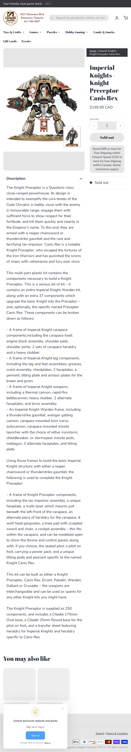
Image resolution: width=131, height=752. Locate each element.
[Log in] (115, 18)
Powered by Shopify (74, 747)
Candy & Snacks (104, 32)
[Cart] (124, 18)
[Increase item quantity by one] (120, 126)
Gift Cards (10, 41)
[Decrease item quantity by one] (94, 126)
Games (34, 32)
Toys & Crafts (12, 32)
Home (93, 51)
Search (100, 733)
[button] (107, 137)
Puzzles (52, 32)
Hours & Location (117, 733)
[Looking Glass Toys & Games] (23, 18)
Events (26, 41)
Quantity (94, 119)
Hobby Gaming (75, 32)
